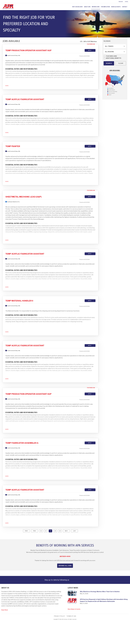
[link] (1, 1)
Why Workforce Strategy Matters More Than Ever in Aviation (100, 591)
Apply (89, 50)
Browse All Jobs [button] (65, 565)
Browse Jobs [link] (96, 6)
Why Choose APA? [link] (77, 6)
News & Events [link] (116, 6)
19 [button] (55, 531)
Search (109, 63)
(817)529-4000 (65, 556)
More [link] (7, 85)
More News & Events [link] (74, 609)
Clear (120, 63)
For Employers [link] (105, 6)
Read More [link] (4, 610)
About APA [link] (87, 6)
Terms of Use (71, 616)
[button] (26, 530)
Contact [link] (124, 6)
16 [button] (41, 531)
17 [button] (45, 531)
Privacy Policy (59, 616)
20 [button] (60, 531)
